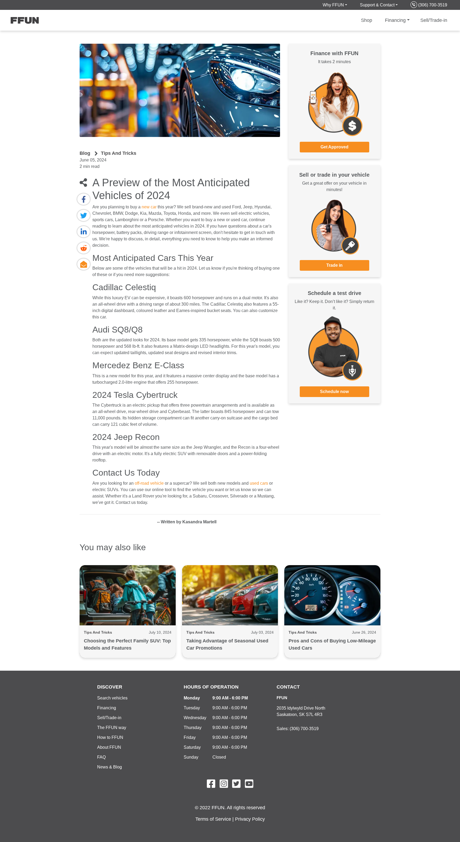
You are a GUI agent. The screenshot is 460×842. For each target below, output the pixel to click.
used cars (259, 483)
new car (149, 207)
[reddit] (83, 248)
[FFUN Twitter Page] (236, 785)
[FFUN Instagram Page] (223, 785)
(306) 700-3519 (432, 5)
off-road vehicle (149, 483)
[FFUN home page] (28, 20)
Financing (395, 20)
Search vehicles (112, 698)
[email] (83, 264)
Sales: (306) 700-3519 (298, 728)
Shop (366, 20)
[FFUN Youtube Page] (249, 785)
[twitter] (83, 215)
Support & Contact (377, 5)
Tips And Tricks (118, 153)
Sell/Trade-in (433, 20)
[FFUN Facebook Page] (211, 785)
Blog (85, 153)
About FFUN (109, 747)
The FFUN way (111, 727)
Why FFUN (333, 5)
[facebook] (83, 199)
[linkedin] (83, 232)
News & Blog (109, 767)
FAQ (101, 757)
